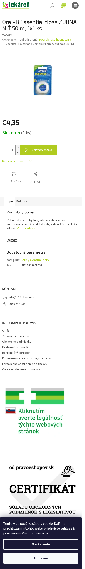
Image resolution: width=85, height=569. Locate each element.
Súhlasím (41, 558)
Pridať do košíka (41, 150)
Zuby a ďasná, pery (35, 260)
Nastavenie (41, 544)
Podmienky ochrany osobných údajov (26, 358)
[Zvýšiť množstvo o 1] (17, 147)
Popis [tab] (9, 201)
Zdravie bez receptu (15, 336)
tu (46, 533)
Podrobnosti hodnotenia (55, 40)
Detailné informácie (14, 161)
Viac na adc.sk (26, 228)
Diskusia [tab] (21, 201)
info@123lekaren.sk (21, 297)
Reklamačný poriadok (16, 353)
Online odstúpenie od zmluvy (21, 369)
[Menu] (75, 5)
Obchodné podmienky (16, 342)
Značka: (40, 44)
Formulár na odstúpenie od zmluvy (24, 364)
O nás (6, 331)
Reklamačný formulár (16, 347)
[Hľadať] (52, 5)
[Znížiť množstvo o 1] (17, 152)
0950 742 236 (17, 304)
